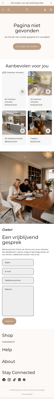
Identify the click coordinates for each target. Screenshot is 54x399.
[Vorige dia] (3, 3)
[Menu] (3, 10)
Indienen (9, 321)
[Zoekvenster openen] (9, 10)
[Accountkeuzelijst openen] (45, 10)
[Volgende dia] (51, 3)
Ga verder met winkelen (27, 46)
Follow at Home (21, 390)
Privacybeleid (27, 394)
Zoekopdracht (8, 342)
